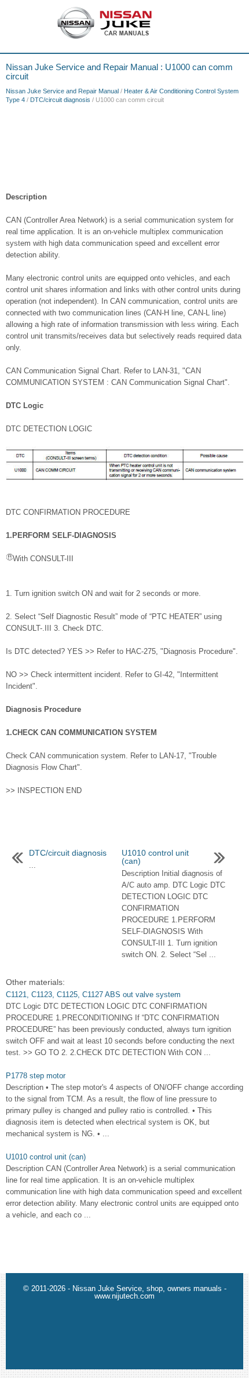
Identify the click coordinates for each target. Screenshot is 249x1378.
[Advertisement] (124, 145)
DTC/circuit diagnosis (60, 99)
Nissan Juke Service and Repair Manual (62, 91)
